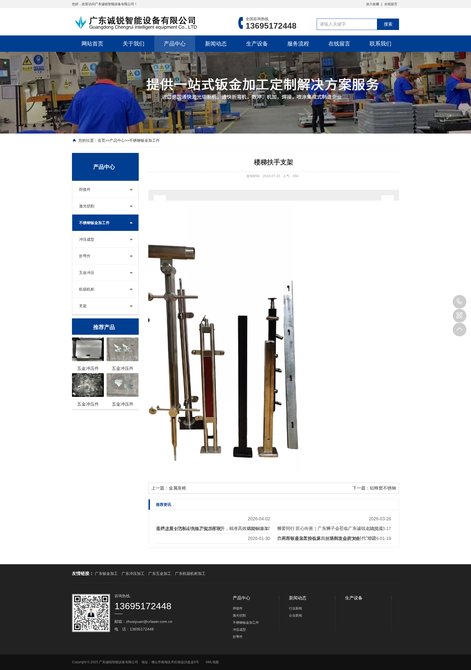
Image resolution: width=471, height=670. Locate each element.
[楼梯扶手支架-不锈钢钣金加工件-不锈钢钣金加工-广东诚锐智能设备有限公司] (147, 23)
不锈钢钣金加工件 (144, 140)
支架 (83, 306)
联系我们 (380, 44)
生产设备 (257, 44)
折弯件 (84, 256)
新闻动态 (216, 44)
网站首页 (92, 44)
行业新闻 (295, 608)
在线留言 (390, 4)
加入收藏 (372, 4)
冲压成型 (86, 239)
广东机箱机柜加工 (190, 573)
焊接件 (84, 189)
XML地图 (212, 662)
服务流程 (298, 44)
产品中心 (175, 44)
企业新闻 (295, 615)
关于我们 (133, 44)
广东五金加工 (159, 573)
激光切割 (86, 206)
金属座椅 (177, 488)
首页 (101, 140)
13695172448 (459, 302)
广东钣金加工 (106, 573)
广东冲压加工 (133, 573)
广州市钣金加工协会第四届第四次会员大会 (318, 538)
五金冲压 (86, 272)
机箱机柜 (86, 289)
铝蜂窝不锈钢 (383, 488)
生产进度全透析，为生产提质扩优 (189, 528)
